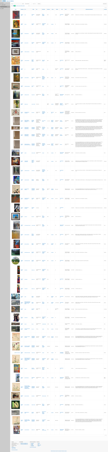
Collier (32, 170)
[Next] (106, 7)
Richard (32, 69)
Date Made (48, 9)
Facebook (32, 443)
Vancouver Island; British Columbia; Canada (43, 112)
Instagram (32, 445)
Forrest (32, 94)
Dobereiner (33, 14)
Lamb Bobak (33, 377)
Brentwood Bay (44, 411)
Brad (34, 352)
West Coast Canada (43, 60)
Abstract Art (61, 103)
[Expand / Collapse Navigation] (1, 1)
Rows (33, 3)
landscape (61, 121)
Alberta (44, 260)
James (32, 24)
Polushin (33, 179)
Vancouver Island (43, 127)
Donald (34, 225)
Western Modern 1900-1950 (62, 94)
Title (26, 9)
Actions (39, 3)
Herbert (32, 244)
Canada (43, 15)
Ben (33, 112)
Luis (34, 279)
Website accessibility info (24, 443)
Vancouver (43, 367)
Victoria (43, 23)
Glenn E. (33, 252)
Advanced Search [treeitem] (4, 6)
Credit (65, 9)
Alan (33, 170)
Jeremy (32, 162)
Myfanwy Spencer (33, 235)
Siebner (32, 243)
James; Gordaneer (33, 161)
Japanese (52, 189)
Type (36, 9)
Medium (57, 9)
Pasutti (32, 352)
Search (39, 443)
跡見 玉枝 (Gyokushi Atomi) (33, 121)
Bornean (52, 77)
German (52, 244)
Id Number (72, 9)
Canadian (52, 33)
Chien (32, 77)
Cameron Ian (33, 368)
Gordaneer (33, 33)
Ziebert (32, 404)
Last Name (105, 9)
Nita (34, 94)
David (32, 112)
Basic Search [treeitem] (3, 4)
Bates (32, 317)
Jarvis (32, 225)
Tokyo (43, 120)
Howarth (33, 260)
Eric (33, 51)
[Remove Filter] (28, 5)
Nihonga (61, 120)
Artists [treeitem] (3, 8)
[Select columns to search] (12, 3)
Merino (32, 279)
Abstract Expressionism (61, 104)
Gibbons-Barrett (33, 60)
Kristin (34, 404)
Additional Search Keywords (89, 9)
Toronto (43, 429)
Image (15, 9)
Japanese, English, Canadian (52, 121)
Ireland (43, 86)
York (34, 429)
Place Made (43, 9)
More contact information (15, 449)
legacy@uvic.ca (13, 447)
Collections (22, 9)
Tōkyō (44, 120)
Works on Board (22, 14)
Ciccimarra (33, 68)
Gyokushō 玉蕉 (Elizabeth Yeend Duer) (33, 128)
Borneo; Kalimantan (43, 76)
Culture (53, 9)
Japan (43, 121)
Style (62, 9)
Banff (42, 260)
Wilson (32, 429)
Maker (33, 9)
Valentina (33, 180)
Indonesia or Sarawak (43, 78)
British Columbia (43, 14)
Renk (32, 51)
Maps (38, 445)
